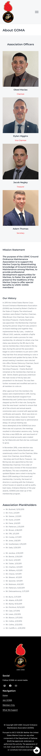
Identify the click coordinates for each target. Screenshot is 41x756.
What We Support (10, 710)
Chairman (20, 94)
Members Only (9, 705)
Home (5, 695)
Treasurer (20, 187)
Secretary (20, 233)
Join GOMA (7, 700)
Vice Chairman (20, 140)
